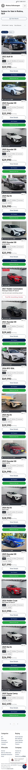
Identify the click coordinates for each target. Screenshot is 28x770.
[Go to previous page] (10, 723)
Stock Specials (19, 736)
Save (22, 54)
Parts (2, 756)
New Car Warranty (6, 752)
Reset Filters (5, 32)
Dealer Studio (10, 768)
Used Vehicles (18, 742)
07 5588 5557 (22, 1)
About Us (17, 752)
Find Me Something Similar (14, 297)
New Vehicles (18, 738)
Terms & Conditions (20, 756)
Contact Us (18, 751)
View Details (14, 71)
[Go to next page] (18, 723)
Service (3, 751)
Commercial (4, 742)
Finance (17, 744)
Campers (3, 744)
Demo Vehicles (19, 740)
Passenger (4, 740)
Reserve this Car (14, 78)
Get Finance (14, 75)
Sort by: (11, 25)
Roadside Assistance (6, 754)
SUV (2, 738)
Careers (17, 754)
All (2, 736)
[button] (25, 5)
